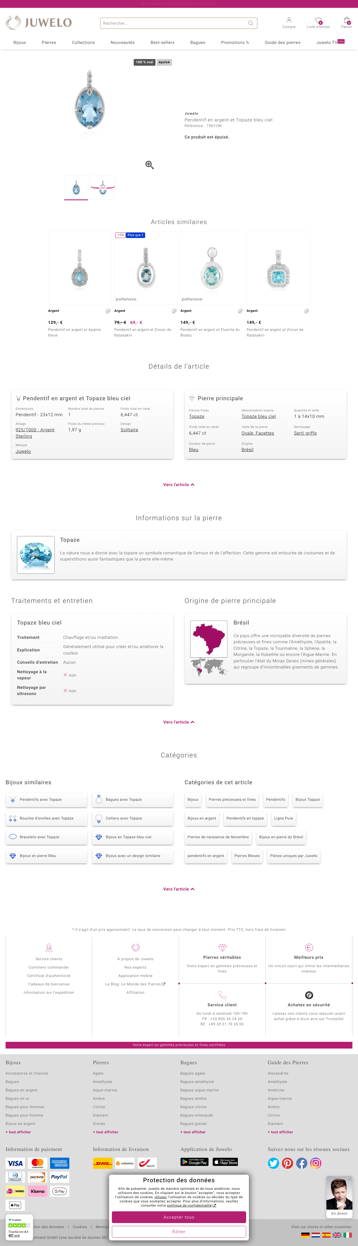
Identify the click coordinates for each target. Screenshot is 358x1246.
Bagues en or (18, 1098)
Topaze (196, 416)
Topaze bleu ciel (259, 416)
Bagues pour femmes (25, 1107)
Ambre (99, 1098)
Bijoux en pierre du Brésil (281, 837)
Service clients (49, 959)
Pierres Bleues (247, 856)
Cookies (80, 1227)
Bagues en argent (21, 1090)
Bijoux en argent (202, 818)
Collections (83, 43)
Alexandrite (278, 1073)
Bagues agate (192, 1073)
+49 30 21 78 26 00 (226, 1024)
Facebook (301, 1163)
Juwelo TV (330, 43)
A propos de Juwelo (135, 959)
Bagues (198, 43)
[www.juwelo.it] (347, 1235)
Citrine (99, 1107)
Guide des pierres (282, 43)
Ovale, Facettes (258, 433)
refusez (161, 1197)
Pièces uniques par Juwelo (293, 856)
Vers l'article (176, 485)
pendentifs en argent (206, 856)
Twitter (273, 1163)
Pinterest (287, 1163)
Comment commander (49, 967)
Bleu (193, 449)
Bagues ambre (193, 1098)
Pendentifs (275, 799)
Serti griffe (305, 433)
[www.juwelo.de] (305, 1235)
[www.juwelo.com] (337, 1235)
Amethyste (103, 1082)
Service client (222, 1005)
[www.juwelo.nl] (316, 1235)
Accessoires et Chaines (27, 1073)
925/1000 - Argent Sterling (35, 433)
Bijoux (19, 43)
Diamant (101, 1115)
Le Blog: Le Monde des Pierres (133, 984)
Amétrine (276, 1090)
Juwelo (23, 451)
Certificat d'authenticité (49, 976)
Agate (98, 1073)
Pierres (49, 43)
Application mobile (135, 976)
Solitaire (129, 430)
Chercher (251, 23)
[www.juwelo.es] (326, 1235)
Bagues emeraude (196, 1115)
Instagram (315, 1163)
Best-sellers (162, 43)
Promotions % (235, 43)
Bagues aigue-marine (199, 1090)
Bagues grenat (193, 1124)
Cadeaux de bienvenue (49, 984)
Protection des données (43, 1227)
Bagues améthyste (197, 1082)
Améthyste (278, 1082)
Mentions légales (111, 1227)
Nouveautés (123, 43)
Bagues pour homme (24, 1115)
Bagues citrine (193, 1107)
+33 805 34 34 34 (226, 1019)
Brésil (248, 449)
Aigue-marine (105, 1090)
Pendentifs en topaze (245, 818)
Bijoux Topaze (308, 799)
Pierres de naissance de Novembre (218, 837)
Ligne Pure (283, 818)
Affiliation (135, 992)
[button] (289, 23)
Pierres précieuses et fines (232, 799)
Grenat (99, 1124)
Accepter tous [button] (178, 1217)
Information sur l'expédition (48, 992)
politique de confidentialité (189, 1205)
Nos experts (135, 967)
